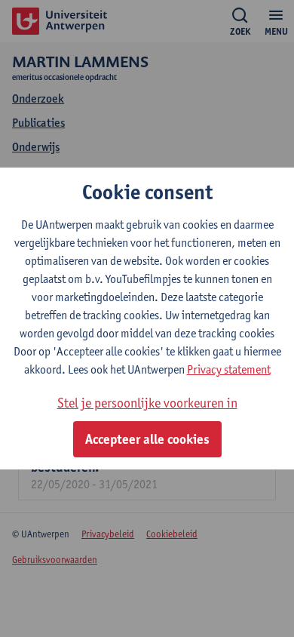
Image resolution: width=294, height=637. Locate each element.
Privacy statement (229, 369)
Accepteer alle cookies (147, 439)
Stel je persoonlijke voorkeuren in (147, 403)
